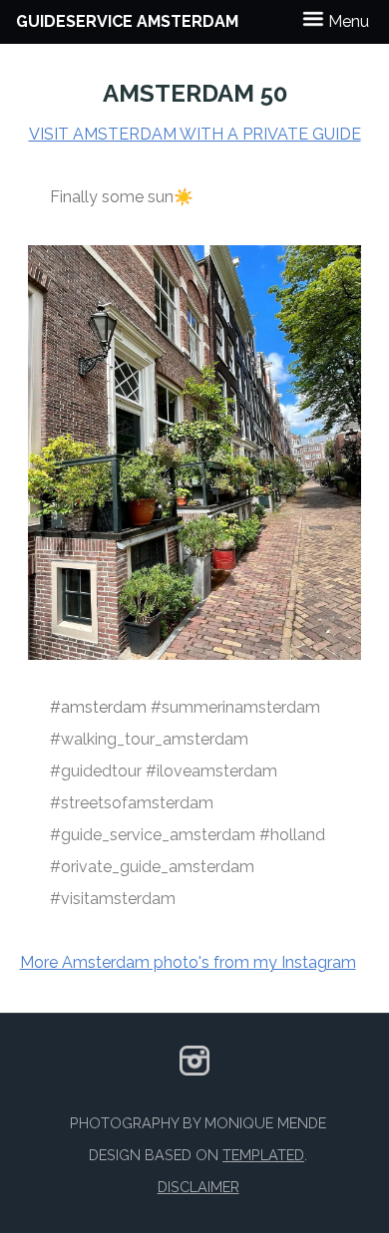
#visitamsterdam (113, 898)
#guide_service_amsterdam (152, 834)
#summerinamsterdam (235, 707)
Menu (346, 21)
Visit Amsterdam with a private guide (195, 134)
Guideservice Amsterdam (127, 21)
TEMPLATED (263, 1154)
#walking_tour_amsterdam (149, 739)
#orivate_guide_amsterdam (152, 866)
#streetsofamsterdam (131, 802)
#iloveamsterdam (211, 771)
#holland (292, 834)
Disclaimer (198, 1186)
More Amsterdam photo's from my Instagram (188, 962)
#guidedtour (96, 771)
